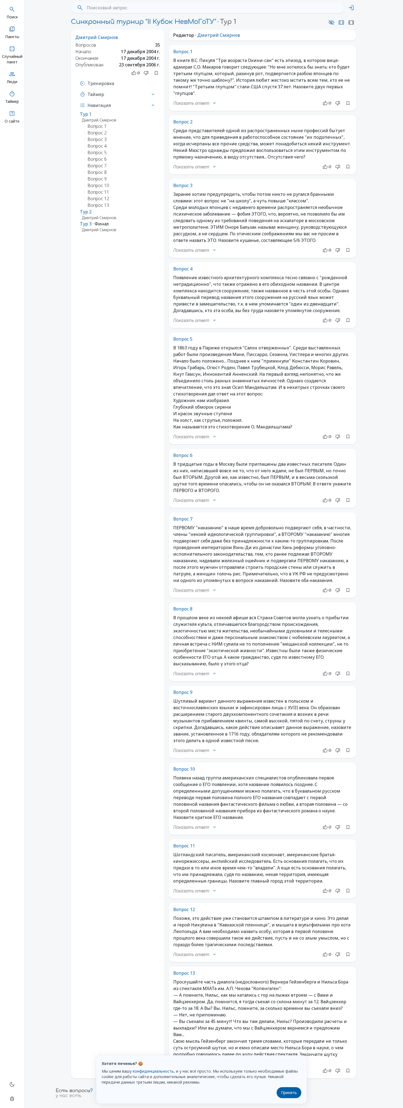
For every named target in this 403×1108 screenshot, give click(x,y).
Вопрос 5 (182, 339)
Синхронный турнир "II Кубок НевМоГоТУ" (143, 22)
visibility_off (331, 22)
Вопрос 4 (182, 269)
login (351, 8)
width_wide (341, 22)
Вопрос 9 (182, 692)
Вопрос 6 (182, 455)
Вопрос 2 (182, 122)
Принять (289, 1092)
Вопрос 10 (184, 769)
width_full (351, 22)
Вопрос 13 (184, 973)
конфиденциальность (153, 1071)
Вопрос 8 (182, 609)
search (80, 8)
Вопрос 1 (182, 52)
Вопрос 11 (184, 846)
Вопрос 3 (182, 185)
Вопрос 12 (184, 909)
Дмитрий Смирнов (96, 37)
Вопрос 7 (182, 519)
